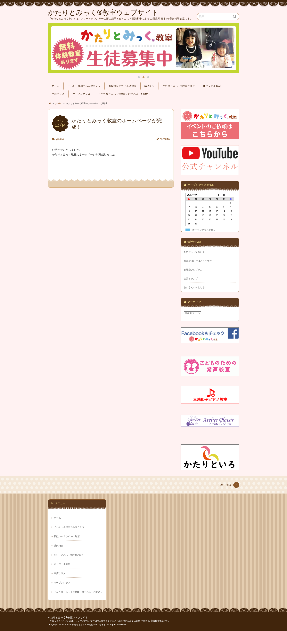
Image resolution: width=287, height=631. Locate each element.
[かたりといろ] (210, 468)
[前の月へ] (216, 195)
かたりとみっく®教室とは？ (179, 86)
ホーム (56, 86)
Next (231, 48)
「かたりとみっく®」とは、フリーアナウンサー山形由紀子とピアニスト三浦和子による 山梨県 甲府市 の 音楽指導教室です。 (109, 620)
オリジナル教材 (212, 86)
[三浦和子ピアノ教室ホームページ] (210, 401)
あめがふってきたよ (194, 251)
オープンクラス (81, 94)
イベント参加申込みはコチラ (84, 86)
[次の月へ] (230, 195)
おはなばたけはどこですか (198, 260)
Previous (55, 48)
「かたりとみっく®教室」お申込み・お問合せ (124, 94)
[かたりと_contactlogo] (210, 137)
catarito (165, 139)
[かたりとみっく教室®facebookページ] (210, 340)
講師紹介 (149, 86)
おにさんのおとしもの (195, 287)
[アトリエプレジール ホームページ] (210, 424)
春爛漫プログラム (193, 269)
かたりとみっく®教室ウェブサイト (68, 617)
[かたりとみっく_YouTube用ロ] (210, 173)
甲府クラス (58, 94)
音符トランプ (191, 278)
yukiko (60, 139)
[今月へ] (223, 195)
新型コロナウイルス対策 (122, 86)
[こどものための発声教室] (210, 374)
